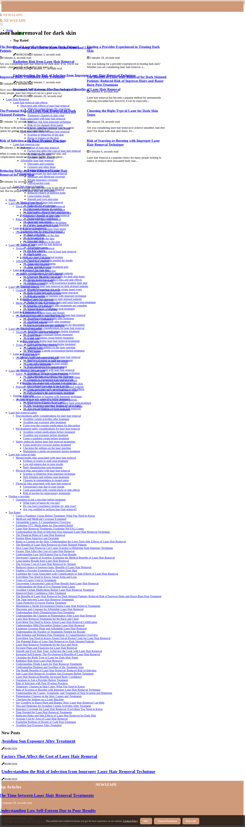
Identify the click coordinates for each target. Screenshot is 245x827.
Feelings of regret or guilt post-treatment (45, 460)
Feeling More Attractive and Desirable (37, 538)
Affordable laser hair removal (32, 261)
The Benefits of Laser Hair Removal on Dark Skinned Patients (51, 544)
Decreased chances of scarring (40, 309)
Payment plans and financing (39, 270)
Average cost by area (35, 254)
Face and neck (31, 341)
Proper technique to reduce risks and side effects (54, 279)
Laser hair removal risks (22, 454)
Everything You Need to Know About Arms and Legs (46, 576)
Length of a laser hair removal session (37, 357)
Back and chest (31, 335)
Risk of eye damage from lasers (40, 225)
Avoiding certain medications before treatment (49, 431)
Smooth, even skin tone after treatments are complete (57, 305)
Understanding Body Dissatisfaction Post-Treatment (45, 612)
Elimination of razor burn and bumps (44, 312)
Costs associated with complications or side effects (51, 489)
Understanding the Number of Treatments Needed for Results (50, 631)
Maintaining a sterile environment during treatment (55, 350)
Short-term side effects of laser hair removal (40, 206)
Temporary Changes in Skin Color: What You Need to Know (50, 686)
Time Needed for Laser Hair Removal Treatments (44, 712)
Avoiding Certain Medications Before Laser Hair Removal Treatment (55, 589)
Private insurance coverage (38, 280)
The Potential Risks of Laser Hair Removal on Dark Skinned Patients (55, 641)
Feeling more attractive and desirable (43, 325)
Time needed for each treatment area (43, 367)
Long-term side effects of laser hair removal (40, 232)
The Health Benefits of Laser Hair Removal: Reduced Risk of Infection (56, 670)
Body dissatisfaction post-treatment (42, 467)
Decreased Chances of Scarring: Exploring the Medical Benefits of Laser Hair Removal (65, 557)
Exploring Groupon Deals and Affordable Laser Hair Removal (51, 628)
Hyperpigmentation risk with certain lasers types (50, 390)
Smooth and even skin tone (42, 199)
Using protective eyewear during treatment (47, 444)
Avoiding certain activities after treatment (46, 419)
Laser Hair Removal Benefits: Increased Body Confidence (49, 676)
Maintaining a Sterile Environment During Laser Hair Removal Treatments (58, 605)
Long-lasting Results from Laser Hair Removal (42, 560)
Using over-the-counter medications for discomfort (51, 425)
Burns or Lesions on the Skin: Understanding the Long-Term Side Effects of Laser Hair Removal (71, 541)
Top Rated (14, 512)
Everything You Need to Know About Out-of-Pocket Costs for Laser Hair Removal (63, 638)
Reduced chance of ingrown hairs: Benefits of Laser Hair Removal (53, 567)
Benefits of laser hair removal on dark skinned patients (46, 399)
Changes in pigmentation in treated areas (46, 480)
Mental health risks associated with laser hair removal (46, 457)
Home (12, 199)
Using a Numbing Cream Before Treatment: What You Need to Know (55, 515)
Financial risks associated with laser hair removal (43, 483)
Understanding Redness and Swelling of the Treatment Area (50, 667)
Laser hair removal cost (22, 245)
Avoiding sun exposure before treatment (50, 334)
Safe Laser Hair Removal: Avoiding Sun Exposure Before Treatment (54, 673)
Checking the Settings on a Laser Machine (40, 699)
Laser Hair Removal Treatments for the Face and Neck (47, 644)
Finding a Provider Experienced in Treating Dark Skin (46, 570)
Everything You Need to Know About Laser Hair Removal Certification (56, 622)
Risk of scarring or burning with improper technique (56, 295)
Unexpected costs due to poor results (43, 486)
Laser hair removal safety (23, 412)
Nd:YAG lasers (31, 351)
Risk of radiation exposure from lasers (44, 228)
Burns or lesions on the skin (38, 238)
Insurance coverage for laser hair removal (39, 274)
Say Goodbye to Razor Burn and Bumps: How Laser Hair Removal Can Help (60, 702)
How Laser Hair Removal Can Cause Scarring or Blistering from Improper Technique (64, 547)
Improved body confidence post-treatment (46, 409)
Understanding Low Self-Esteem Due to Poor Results (46, 554)
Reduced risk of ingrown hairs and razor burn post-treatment (61, 302)
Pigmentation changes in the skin (41, 241)
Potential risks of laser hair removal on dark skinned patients (54, 286)
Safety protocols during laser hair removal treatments (50, 341)
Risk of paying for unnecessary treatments (46, 493)
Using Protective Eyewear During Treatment (41, 602)
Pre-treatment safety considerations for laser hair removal (52, 328)
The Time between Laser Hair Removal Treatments (45, 599)
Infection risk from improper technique (45, 222)
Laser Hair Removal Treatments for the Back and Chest (47, 618)
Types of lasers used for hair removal (41, 244)
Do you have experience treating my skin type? (49, 506)
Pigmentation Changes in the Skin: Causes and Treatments (49, 696)
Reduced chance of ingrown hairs (42, 293)
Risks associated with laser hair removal (38, 219)
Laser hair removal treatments (25, 328)
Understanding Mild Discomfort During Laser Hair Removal (50, 625)
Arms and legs (31, 338)
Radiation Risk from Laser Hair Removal (39, 660)
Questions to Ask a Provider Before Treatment (42, 680)
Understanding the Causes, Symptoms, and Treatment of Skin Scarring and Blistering (64, 693)
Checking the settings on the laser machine (51, 347)
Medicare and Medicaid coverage (42, 277)
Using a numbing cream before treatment (50, 337)
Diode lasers (30, 354)
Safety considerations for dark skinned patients (42, 373)
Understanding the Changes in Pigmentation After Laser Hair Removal (56, 615)
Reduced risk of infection (37, 306)
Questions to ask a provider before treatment (41, 499)
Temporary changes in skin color (41, 216)
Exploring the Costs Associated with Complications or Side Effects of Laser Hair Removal (67, 573)
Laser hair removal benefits (24, 286)
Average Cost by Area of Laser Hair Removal (42, 718)
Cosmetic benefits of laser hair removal (38, 290)
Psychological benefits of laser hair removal (40, 315)
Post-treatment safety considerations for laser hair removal (48, 415)
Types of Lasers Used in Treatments (36, 580)
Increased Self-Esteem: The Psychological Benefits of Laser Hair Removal (58, 654)
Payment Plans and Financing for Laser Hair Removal (46, 647)
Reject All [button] (191, 821)
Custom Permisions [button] (167, 821)
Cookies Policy (130, 821)
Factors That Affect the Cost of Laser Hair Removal (45, 551)
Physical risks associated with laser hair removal (47, 370)
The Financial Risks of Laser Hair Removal (40, 535)
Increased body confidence (38, 319)
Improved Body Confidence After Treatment (41, 593)
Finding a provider (19, 496)
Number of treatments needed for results (50, 260)
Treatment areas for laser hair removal (37, 332)
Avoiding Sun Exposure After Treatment (39, 725)
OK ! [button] (146, 821)
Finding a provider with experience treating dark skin (57, 282)
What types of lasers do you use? (41, 502)
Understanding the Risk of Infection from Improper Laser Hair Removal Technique (63, 531)
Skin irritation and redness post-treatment (46, 477)
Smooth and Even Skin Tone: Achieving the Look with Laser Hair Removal (59, 651)
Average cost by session (36, 257)
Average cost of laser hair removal (35, 248)
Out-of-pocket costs (34, 283)
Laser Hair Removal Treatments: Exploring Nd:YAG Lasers (50, 528)
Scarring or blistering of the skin (41, 235)
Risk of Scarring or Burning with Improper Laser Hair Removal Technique (123, 142)
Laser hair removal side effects (26, 203)
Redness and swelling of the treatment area (47, 212)
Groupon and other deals (37, 267)
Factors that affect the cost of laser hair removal (49, 251)
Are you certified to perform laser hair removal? (50, 509)
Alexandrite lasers (33, 348)
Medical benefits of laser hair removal (37, 303)
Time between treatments (37, 364)
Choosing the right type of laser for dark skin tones (51, 377)
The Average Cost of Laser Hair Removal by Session (46, 564)
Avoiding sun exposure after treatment (48, 321)
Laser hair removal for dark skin (27, 370)
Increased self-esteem (35, 322)
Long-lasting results (38, 195)
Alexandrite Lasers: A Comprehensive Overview (43, 522)
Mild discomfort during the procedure (44, 209)
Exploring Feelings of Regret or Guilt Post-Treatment (46, 722)
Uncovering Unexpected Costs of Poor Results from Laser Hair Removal (57, 583)
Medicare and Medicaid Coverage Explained (41, 518)
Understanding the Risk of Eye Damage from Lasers (45, 586)
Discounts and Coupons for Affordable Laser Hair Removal (49, 609)
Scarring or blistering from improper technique (49, 473)
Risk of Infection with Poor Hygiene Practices (42, 683)
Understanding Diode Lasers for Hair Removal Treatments (49, 664)
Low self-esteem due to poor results (43, 464)
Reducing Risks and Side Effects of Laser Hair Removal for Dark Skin (56, 715)
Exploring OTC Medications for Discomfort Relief (44, 525)
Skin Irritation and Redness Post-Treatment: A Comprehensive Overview (57, 634)
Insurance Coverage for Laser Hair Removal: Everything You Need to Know (59, 709)
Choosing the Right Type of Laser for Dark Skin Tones (47, 657)
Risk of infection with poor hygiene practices (48, 393)
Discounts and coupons (36, 264)
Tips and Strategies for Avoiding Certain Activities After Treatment (53, 705)
